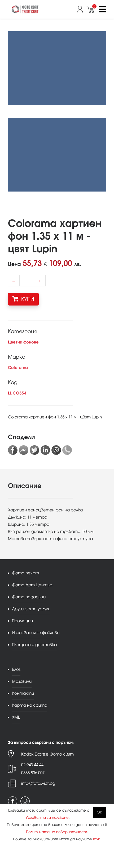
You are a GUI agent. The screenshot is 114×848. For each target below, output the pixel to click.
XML (16, 717)
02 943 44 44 (32, 764)
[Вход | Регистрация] (81, 9)
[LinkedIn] (45, 450)
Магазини (22, 681)
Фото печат (25, 573)
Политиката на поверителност (56, 832)
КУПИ (27, 299)
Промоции (22, 620)
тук (96, 839)
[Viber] (56, 450)
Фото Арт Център (32, 585)
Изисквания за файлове (36, 632)
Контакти (23, 693)
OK (99, 812)
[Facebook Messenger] (23, 450)
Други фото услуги (31, 609)
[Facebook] (12, 450)
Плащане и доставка (34, 644)
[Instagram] (25, 801)
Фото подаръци (29, 597)
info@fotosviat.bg (38, 783)
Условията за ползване (47, 818)
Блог (16, 669)
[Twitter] (34, 450)
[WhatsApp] (67, 450)
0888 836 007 (33, 772)
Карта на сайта (29, 705)
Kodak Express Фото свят (47, 754)
